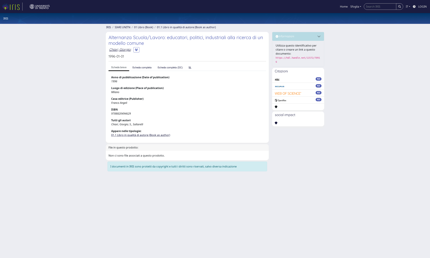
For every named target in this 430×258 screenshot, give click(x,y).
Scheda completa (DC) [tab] (170, 67)
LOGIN (422, 6)
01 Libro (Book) (143, 27)
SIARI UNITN (122, 27)
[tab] (190, 67)
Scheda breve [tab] (118, 67)
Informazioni (286, 36)
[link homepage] (12, 7)
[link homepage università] (39, 7)
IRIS (108, 27)
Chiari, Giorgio (120, 49)
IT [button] (407, 6)
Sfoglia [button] (354, 6)
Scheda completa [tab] (142, 67)
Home (344, 6)
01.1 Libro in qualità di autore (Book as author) (186, 27)
